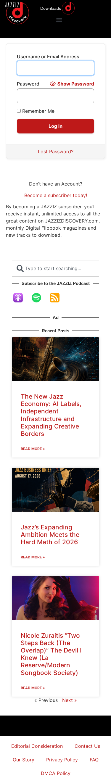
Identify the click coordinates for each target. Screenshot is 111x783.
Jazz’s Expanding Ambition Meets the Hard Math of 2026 (50, 534)
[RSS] (58, 297)
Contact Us (87, 746)
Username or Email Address (48, 56)
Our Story (23, 760)
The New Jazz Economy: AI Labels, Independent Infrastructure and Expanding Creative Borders (51, 415)
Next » (69, 700)
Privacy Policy (62, 760)
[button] (59, 19)
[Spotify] (39, 297)
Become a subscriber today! (55, 195)
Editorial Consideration (37, 746)
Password (28, 83)
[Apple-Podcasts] (21, 297)
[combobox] (55, 268)
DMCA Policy (55, 773)
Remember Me (37, 111)
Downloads (50, 8)
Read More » (33, 449)
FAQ (94, 760)
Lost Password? (55, 151)
